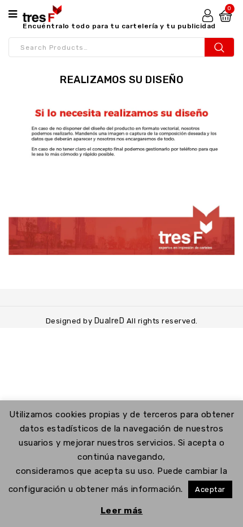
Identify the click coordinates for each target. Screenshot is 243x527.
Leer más (122, 511)
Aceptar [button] (210, 489)
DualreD (110, 321)
